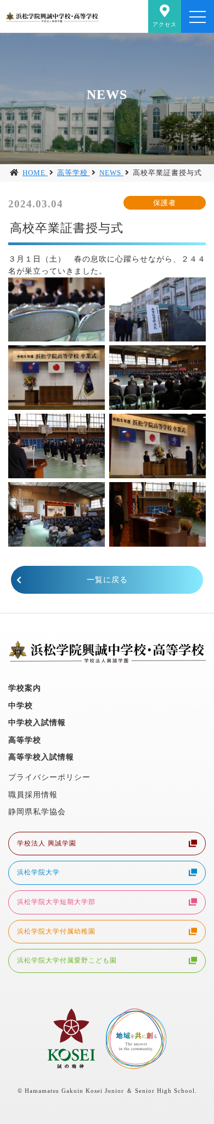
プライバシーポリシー (49, 777)
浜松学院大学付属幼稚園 (56, 931)
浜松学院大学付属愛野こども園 (67, 960)
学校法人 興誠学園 (46, 843)
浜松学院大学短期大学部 (56, 902)
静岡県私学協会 (37, 811)
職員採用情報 (33, 794)
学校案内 (24, 687)
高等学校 (24, 739)
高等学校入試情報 (41, 756)
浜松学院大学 (38, 872)
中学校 (20, 705)
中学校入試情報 (37, 722)
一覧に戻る (107, 579)
